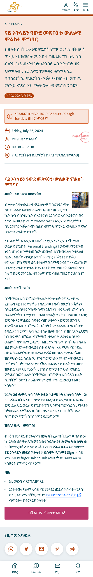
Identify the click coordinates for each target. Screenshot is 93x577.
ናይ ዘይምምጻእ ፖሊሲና (61, 495)
